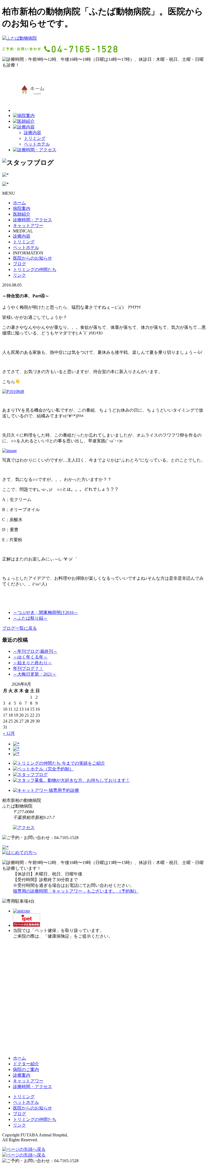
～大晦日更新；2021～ (34, 674)
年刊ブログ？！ (28, 668)
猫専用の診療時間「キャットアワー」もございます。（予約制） (76, 891)
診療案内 (21, 1075)
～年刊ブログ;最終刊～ (35, 651)
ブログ (19, 263)
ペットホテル (37, 144)
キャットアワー (28, 225)
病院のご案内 (26, 1069)
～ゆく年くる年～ (30, 657)
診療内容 (32, 132)
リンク (19, 275)
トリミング (35, 138)
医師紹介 (21, 214)
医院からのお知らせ (32, 258)
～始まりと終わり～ (32, 662)
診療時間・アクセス (32, 220)
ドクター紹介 (26, 1063)
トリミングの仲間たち (34, 269)
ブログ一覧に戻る (19, 628)
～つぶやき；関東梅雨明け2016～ (45, 612)
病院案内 (21, 208)
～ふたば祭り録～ (30, 618)
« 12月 (9, 733)
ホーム (19, 202)
